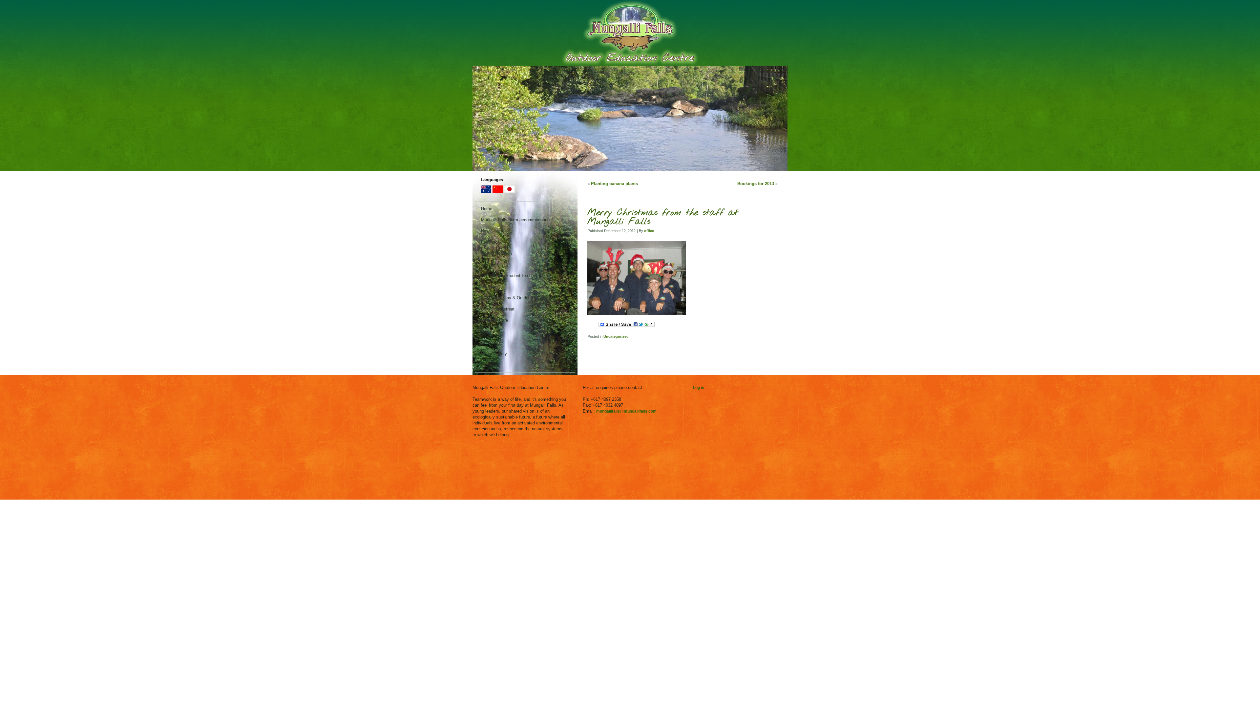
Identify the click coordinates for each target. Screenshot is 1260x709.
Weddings (490, 286)
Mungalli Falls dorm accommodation (515, 219)
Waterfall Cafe (494, 320)
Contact (488, 364)
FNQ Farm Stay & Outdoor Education (516, 297)
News (486, 230)
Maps (486, 331)
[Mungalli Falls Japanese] (509, 191)
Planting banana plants (614, 183)
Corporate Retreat (497, 309)
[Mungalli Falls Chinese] (498, 191)
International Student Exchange (511, 275)
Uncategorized (616, 336)
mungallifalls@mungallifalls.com (626, 411)
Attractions (491, 342)
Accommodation (496, 253)
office (649, 231)
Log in (698, 387)
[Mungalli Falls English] (486, 191)
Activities (490, 264)
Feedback (490, 242)
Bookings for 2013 (755, 183)
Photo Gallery (494, 353)
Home (486, 208)
